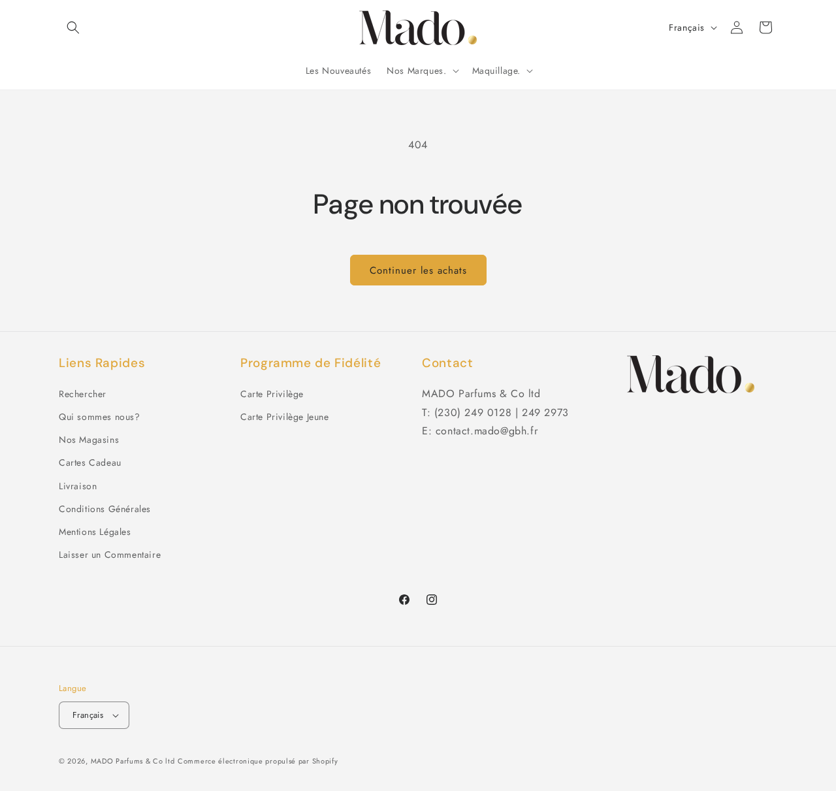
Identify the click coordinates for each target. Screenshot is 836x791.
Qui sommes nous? (99, 416)
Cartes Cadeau (90, 462)
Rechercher (82, 393)
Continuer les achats (418, 270)
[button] (73, 27)
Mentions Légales (95, 531)
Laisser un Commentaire (110, 554)
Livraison (78, 485)
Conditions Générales (105, 508)
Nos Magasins (89, 439)
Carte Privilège (272, 393)
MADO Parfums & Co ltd (133, 761)
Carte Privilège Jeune (284, 416)
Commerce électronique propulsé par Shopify (258, 761)
